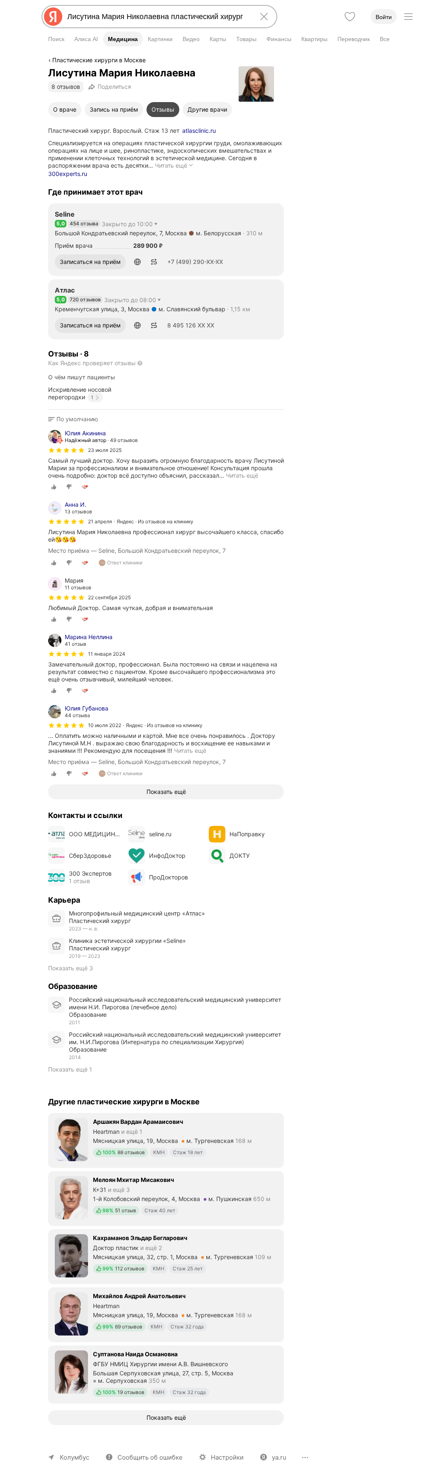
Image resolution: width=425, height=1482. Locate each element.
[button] (137, 261)
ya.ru (279, 1457)
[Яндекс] (53, 16)
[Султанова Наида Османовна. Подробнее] (166, 1373)
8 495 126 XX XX (190, 325)
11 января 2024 (106, 654)
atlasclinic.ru (199, 130)
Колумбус (74, 1457)
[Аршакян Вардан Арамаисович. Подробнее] (166, 1139)
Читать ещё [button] (242, 475)
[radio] (54, 487)
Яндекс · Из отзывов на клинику (155, 521)
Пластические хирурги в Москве (99, 59)
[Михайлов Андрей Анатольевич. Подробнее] (166, 1314)
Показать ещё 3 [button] (70, 968)
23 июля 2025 (105, 450)
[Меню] (408, 16)
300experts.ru (67, 173)
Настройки (227, 1457)
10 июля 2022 (104, 725)
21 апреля (100, 521)
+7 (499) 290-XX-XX (195, 261)
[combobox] (157, 16)
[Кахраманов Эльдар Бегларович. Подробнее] (166, 1255)
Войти (384, 17)
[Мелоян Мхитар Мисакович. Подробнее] (166, 1197)
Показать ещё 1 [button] (70, 1069)
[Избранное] (350, 16)
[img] (66, 450)
